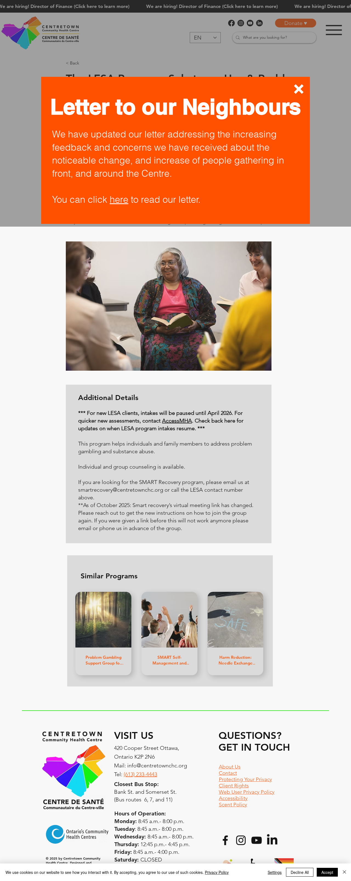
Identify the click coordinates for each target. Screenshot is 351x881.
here (119, 199)
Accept (327, 872)
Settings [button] (275, 872)
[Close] (344, 872)
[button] (299, 89)
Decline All (300, 872)
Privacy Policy (217, 872)
